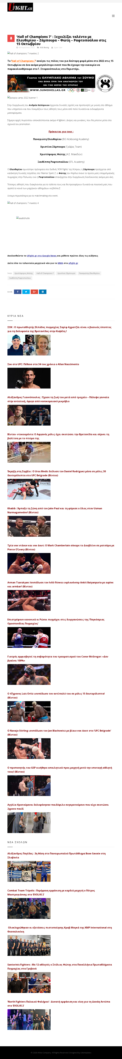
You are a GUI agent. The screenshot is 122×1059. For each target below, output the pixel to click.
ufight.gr (73, 263)
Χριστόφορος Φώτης (24, 273)
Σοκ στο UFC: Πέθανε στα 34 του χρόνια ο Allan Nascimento (43, 364)
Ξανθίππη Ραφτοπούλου (20, 278)
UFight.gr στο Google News (41, 255)
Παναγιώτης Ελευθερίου (89, 273)
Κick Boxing (44, 47)
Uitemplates (86, 1052)
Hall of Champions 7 (24, 61)
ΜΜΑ (60, 263)
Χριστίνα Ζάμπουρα (66, 273)
